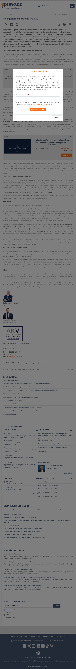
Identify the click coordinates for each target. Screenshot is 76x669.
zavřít (56, 117)
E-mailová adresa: (22, 95)
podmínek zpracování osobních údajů (41, 104)
